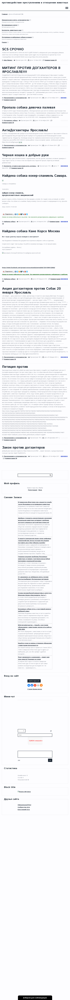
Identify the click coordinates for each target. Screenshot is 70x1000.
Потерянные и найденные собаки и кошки (17, 37)
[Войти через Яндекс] (35, 685)
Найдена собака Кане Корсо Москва (31, 231)
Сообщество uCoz (24, 807)
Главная (4, 14)
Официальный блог (24, 805)
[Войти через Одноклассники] (41, 685)
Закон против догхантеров (23, 447)
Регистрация (32, 490)
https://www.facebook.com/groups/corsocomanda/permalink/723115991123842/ (28, 267)
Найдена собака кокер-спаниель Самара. (34, 175)
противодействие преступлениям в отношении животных (35, 2)
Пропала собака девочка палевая (28, 107)
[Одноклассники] (19, 214)
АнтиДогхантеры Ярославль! (25, 130)
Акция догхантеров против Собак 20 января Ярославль (31, 290)
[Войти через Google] (38, 685)
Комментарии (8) (11, 458)
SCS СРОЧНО (13, 49)
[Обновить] (50, 731)
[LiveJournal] (23, 214)
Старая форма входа (34, 689)
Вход (40, 490)
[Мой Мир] (21, 214)
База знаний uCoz (24, 809)
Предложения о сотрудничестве (15, 98)
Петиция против (15, 367)
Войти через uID (34, 681)
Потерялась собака (10, 120)
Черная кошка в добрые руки (25, 155)
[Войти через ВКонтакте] (28, 685)
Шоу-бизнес (8, 60)
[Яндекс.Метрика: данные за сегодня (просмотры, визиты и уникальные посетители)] (24, 792)
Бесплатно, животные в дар (11, 30)
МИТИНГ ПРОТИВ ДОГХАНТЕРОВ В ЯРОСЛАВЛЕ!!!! (31, 70)
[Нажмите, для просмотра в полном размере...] (19, 142)
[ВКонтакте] (15, 214)
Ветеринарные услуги (9, 25)
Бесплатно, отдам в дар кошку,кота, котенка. (20, 166)
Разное (4, 42)
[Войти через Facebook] (32, 685)
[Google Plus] (25, 214)
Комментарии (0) (51, 60)
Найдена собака (9, 221)
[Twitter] (17, 214)
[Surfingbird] (27, 214)
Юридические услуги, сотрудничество (15, 20)
